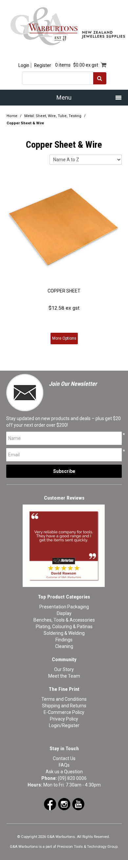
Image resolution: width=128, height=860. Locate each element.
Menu (64, 97)
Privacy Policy (64, 719)
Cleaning (64, 646)
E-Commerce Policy (64, 712)
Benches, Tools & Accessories (64, 620)
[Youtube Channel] (78, 803)
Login (23, 65)
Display (64, 613)
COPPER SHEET (64, 290)
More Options (64, 338)
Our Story (64, 669)
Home (12, 116)
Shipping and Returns (64, 705)
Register (42, 65)
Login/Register (64, 725)
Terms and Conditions (64, 699)
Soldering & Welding (64, 633)
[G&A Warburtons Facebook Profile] (50, 803)
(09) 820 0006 (72, 778)
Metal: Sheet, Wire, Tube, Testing (52, 116)
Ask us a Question (64, 771)
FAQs (64, 765)
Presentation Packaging (64, 606)
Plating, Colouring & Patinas (64, 626)
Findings (64, 639)
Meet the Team (64, 676)
